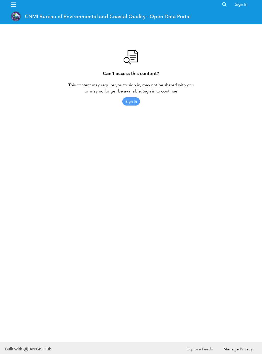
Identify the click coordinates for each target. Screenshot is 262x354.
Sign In (241, 4)
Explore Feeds (200, 349)
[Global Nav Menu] (13, 4)
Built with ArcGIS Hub (28, 349)
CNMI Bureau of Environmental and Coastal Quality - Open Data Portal (108, 16)
